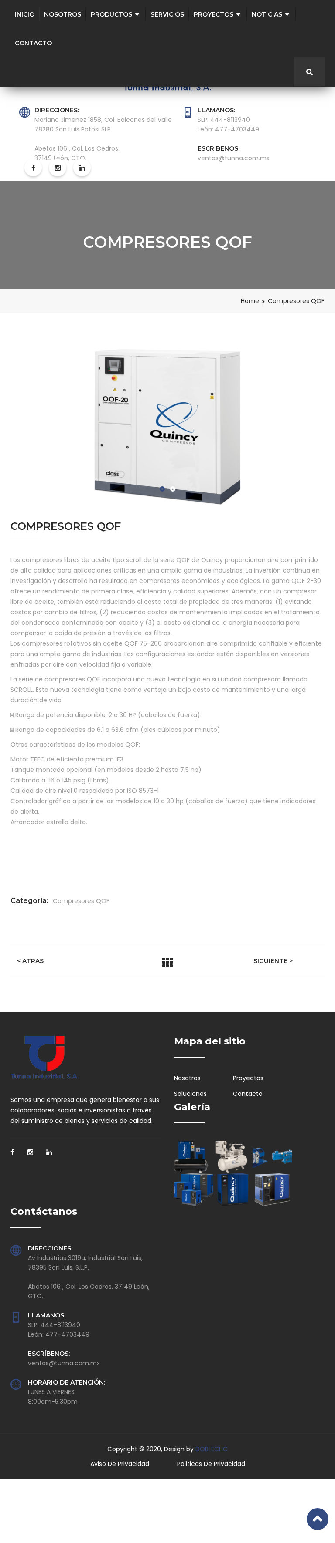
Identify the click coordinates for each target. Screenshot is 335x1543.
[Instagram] (30, 1154)
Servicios (167, 14)
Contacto (33, 43)
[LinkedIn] (49, 1154)
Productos (111, 14)
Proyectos (213, 14)
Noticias (267, 14)
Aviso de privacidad (119, 1463)
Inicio (24, 14)
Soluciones (190, 1093)
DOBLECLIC (211, 1449)
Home (250, 300)
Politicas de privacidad (211, 1463)
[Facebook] (12, 1154)
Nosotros (62, 14)
